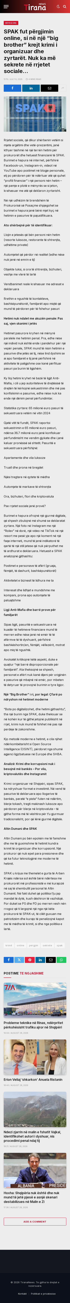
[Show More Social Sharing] (62, 88)
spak (60, 945)
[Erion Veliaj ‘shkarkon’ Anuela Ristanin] (35, 1057)
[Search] (64, 6)
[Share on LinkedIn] (31, 88)
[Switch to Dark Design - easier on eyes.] (58, 6)
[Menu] (6, 6)
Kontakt (22, 1293)
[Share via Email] (49, 88)
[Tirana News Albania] (35, 6)
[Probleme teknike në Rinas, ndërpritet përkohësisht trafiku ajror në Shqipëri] (35, 1000)
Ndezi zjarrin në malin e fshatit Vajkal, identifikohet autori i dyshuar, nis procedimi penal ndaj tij (32, 1136)
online (20, 945)
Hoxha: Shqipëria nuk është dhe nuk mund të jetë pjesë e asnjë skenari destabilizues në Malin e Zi (31, 1197)
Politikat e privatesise (43, 1293)
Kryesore (11, 23)
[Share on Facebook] (12, 88)
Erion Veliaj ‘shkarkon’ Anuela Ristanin (33, 1080)
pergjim (33, 945)
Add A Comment (35, 1221)
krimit (9, 945)
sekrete (47, 945)
